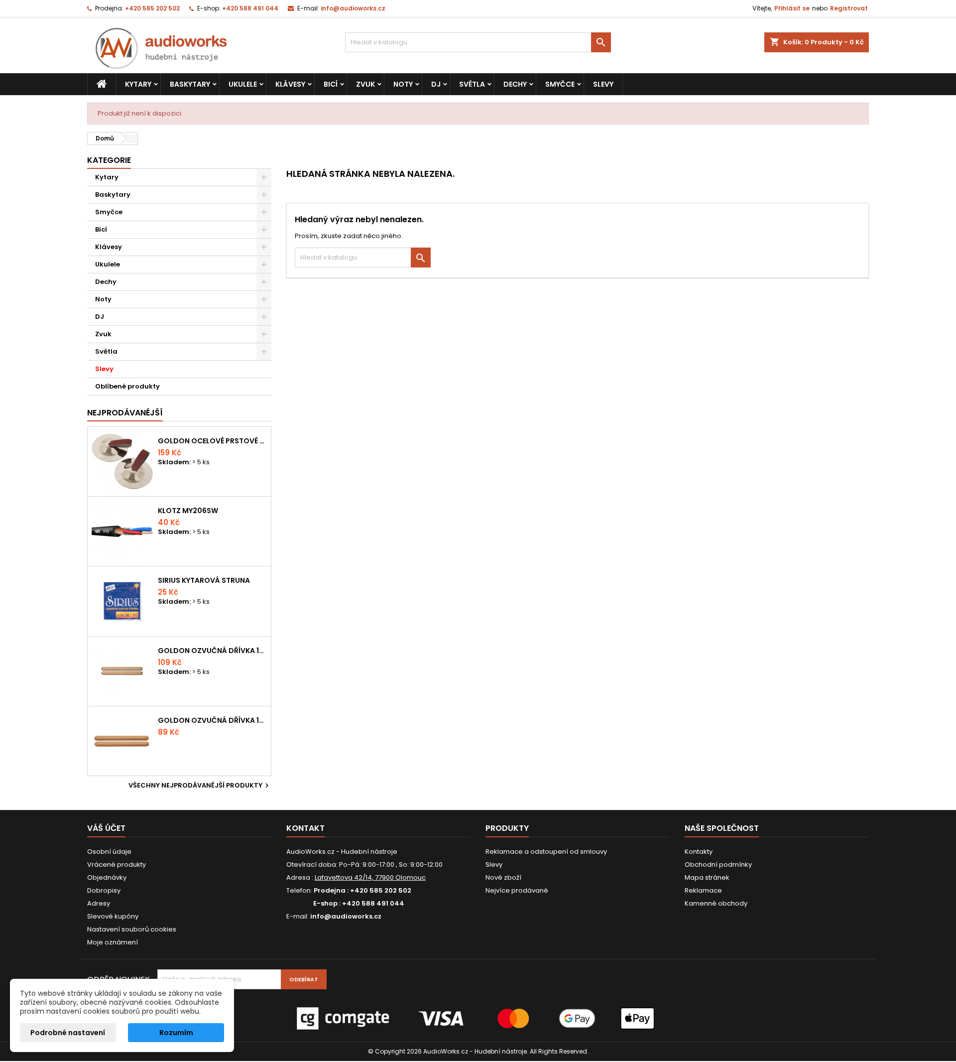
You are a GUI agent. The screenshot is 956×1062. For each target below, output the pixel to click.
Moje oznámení (112, 942)
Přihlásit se (792, 8)
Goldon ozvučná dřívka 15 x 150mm (212, 720)
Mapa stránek (707, 877)
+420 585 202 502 (152, 8)
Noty (403, 84)
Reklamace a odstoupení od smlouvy (546, 851)
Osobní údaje (109, 851)
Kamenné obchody (716, 903)
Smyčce (560, 84)
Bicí (331, 84)
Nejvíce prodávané (516, 890)
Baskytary (190, 84)
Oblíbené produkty (127, 386)
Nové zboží (503, 877)
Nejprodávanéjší (125, 412)
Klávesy (290, 84)
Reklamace (703, 890)
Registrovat (849, 8)
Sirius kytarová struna (204, 580)
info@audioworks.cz (353, 8)
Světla (472, 84)
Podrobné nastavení (67, 1033)
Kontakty (699, 851)
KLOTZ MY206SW (188, 511)
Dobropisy (103, 890)
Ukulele (243, 84)
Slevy (603, 84)
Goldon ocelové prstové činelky (212, 441)
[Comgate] (478, 1018)
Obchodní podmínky (718, 864)
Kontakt (305, 828)
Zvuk (365, 84)
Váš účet (106, 828)
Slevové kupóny (112, 916)
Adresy (98, 903)
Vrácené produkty (116, 864)
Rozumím (176, 1033)
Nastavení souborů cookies (131, 929)
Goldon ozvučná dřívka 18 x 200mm (212, 651)
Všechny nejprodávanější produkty (199, 785)
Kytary (138, 84)
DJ (436, 84)
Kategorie (109, 160)
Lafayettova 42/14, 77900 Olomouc (370, 877)
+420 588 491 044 (250, 8)
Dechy (515, 84)
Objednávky (106, 877)
